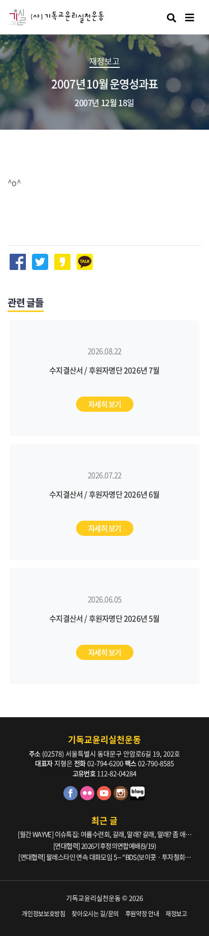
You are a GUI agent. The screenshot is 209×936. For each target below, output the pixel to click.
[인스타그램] (122, 797)
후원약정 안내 (142, 913)
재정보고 (176, 913)
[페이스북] (71, 797)
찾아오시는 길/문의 (95, 913)
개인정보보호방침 (43, 913)
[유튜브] (105, 797)
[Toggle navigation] (190, 17)
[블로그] (138, 797)
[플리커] (88, 797)
